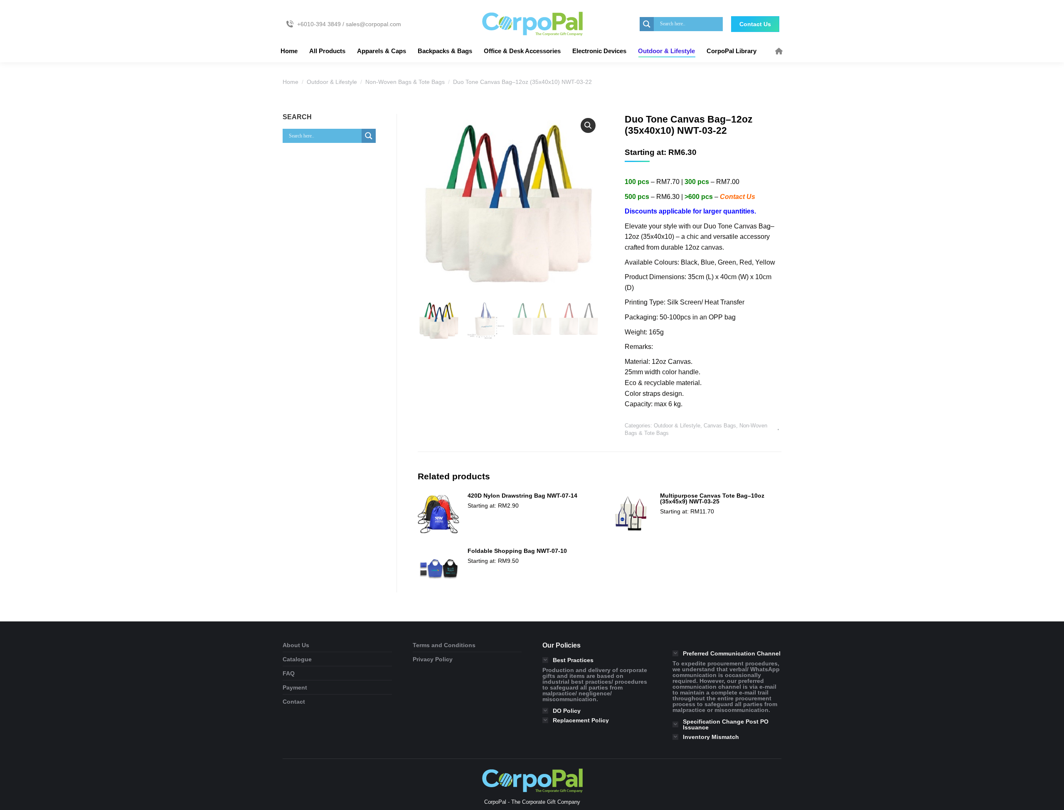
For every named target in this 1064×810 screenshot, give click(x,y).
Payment (295, 687)
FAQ (289, 673)
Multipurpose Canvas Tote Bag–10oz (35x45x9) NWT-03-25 (712, 498)
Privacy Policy (433, 659)
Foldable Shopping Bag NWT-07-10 (517, 551)
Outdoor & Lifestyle (677, 425)
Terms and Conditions (444, 645)
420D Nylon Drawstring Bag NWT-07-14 (522, 495)
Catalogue (297, 659)
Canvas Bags (720, 425)
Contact (294, 701)
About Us (296, 645)
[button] (588, 125)
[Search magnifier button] (647, 24)
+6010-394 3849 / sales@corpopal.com (349, 24)
